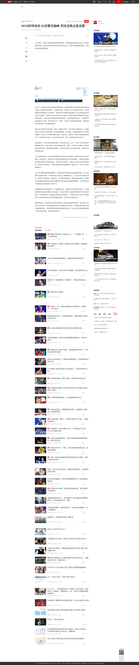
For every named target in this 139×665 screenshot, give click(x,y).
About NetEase (52, 663)
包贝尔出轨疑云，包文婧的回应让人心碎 (104, 166)
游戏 (109, 314)
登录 (119, 1)
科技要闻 (96, 215)
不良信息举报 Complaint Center (87, 663)
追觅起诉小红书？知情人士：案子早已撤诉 (105, 192)
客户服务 (73, 663)
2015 (36, 43)
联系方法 (63, 663)
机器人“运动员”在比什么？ (56, 529)
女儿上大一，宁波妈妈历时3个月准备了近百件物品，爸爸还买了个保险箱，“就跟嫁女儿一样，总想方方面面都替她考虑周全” (67, 591)
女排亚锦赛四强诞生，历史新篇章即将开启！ (66, 397)
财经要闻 (96, 171)
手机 (95, 314)
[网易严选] (105, 1)
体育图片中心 (79, 88)
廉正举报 (97, 663)
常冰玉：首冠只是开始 (55, 619)
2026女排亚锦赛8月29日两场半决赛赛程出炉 (66, 328)
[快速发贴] (26, 38)
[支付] (110, 1)
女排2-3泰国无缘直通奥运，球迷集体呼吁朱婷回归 (65, 258)
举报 (88, 29)
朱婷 (45, 143)
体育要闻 (96, 30)
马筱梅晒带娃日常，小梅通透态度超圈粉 (104, 152)
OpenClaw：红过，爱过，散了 (102, 239)
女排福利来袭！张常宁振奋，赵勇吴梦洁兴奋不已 (68, 378)
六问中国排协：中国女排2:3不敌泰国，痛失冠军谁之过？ (67, 270)
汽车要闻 (96, 248)
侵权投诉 (102, 663)
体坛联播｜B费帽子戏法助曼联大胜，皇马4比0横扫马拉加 (68, 600)
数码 (104, 314)
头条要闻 (96, 93)
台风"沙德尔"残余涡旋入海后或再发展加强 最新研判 (65, 638)
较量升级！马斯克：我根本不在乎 (102, 243)
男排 (72, 45)
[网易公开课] (99, 1)
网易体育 (28, 21)
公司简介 (59, 663)
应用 (20, 1)
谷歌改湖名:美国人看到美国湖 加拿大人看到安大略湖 (66, 610)
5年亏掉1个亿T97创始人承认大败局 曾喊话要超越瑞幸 (66, 567)
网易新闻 (100, 21)
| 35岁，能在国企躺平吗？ (101, 303)
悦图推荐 (37, 96)
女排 (46, 43)
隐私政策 (78, 663)
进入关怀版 (31, 1)
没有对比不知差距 (56, 292)
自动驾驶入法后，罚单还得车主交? (103, 231)
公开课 (115, 314)
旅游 (100, 314)
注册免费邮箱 (125, 1)
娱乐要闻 (96, 137)
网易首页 (16, 1)
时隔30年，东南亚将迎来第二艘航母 (60, 517)
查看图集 (78, 89)
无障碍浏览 (25, 1)
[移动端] (94, 1)
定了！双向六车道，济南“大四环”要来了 (61, 577)
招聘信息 (68, 663)
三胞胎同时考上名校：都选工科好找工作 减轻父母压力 (66, 539)
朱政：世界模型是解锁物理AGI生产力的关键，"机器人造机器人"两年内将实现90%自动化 (105, 202)
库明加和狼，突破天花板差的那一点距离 (104, 46)
